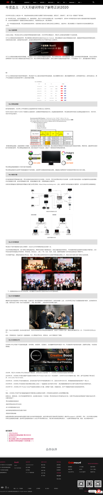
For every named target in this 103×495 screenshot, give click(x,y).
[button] (27, 2)
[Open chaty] (99, 491)
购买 (79, 2)
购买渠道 (59, 462)
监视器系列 (26, 2)
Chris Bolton (13, 437)
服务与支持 (50, 2)
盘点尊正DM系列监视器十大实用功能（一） (21, 441)
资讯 (58, 2)
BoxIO (34, 2)
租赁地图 (59, 472)
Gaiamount (71, 2)
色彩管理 (42, 2)
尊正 (64, 2)
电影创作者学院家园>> (93, 463)
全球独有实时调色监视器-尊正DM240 (20, 435)
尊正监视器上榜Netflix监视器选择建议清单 (21, 439)
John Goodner (13, 433)
